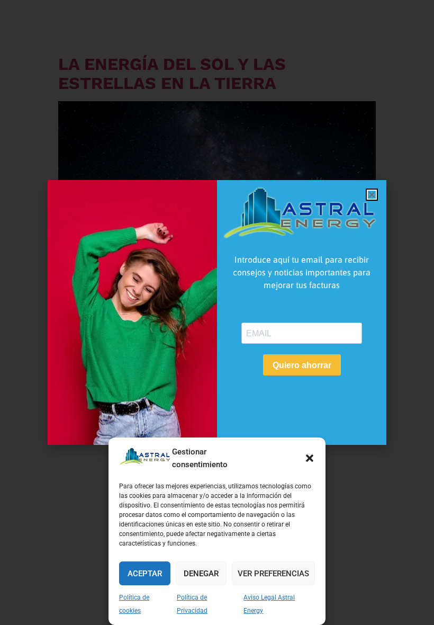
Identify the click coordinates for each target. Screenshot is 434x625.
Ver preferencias (273, 573)
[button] (309, 458)
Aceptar (145, 573)
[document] (217, 312)
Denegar (201, 573)
